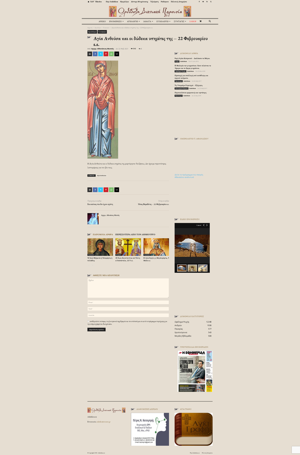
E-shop (192, 21)
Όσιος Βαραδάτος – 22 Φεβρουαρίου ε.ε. (153, 204)
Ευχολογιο (162, 21)
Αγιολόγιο (98, 27)
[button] (210, 21)
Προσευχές (178, 81)
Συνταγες (179, 21)
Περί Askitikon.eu (195, 453)
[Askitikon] (150, 11)
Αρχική (102, 21)
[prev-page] (88, 265)
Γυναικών (106, 27)
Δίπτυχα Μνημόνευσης (139, 1)
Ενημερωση (115, 21)
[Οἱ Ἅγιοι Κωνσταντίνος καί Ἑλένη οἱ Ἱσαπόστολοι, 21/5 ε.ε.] (128, 247)
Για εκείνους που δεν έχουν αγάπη (100, 204)
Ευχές (177, 61)
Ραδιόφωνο (165, 1)
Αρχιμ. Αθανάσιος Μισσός (102, 49)
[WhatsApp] (111, 54)
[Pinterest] (106, 54)
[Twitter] (211, 1)
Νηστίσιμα (178, 96)
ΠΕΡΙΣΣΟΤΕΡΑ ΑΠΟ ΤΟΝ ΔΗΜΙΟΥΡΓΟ (135, 234)
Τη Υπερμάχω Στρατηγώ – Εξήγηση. (189, 85)
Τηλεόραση (154, 1)
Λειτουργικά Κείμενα (181, 88)
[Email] (116, 54)
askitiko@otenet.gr (103, 421)
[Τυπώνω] (89, 54)
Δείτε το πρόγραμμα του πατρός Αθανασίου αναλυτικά (189, 175)
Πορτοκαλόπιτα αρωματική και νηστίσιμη (190, 92)
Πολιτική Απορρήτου (179, 1)
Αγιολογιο (132, 21)
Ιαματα (147, 21)
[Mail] (203, 1)
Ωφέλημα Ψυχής (180, 71)
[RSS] (207, 1)
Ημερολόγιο (124, 1)
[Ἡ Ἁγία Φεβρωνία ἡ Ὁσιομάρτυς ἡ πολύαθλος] (100, 247)
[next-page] (92, 265)
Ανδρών (118, 255)
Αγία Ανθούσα (101, 175)
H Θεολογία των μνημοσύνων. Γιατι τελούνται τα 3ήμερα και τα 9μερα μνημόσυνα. (193, 66)
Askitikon (183, 61)
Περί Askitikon (112, 1)
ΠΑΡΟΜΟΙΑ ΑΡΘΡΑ (103, 234)
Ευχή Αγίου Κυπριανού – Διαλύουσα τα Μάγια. (192, 58)
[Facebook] (199, 1)
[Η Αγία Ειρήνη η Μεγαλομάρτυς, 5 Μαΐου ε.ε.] (156, 247)
